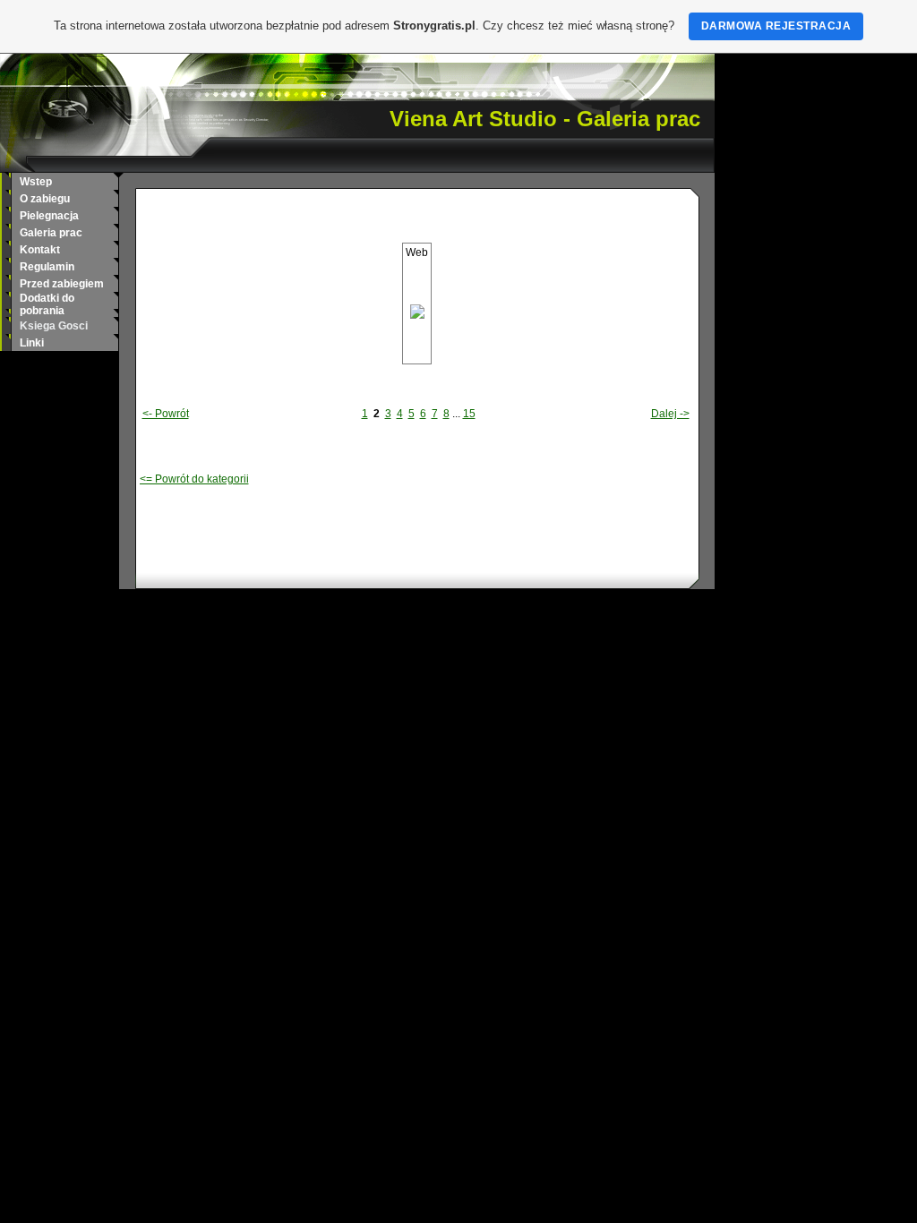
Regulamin (47, 267)
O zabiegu (45, 198)
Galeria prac (51, 233)
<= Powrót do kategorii (194, 479)
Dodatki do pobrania (47, 304)
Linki (32, 343)
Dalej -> (670, 413)
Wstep (36, 181)
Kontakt (40, 250)
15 (469, 413)
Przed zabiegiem (62, 284)
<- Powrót (165, 413)
